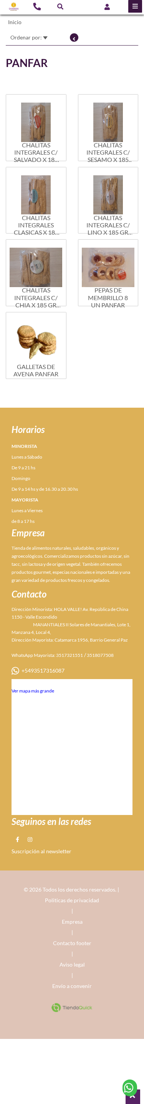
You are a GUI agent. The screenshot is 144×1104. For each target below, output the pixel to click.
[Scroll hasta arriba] (133, 1096)
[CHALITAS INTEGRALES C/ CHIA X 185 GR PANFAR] (36, 263)
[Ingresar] (107, 6)
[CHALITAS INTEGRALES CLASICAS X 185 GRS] (36, 191)
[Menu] (135, 6)
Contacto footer (72, 943)
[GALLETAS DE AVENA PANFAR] (36, 336)
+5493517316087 (42, 670)
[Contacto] (37, 6)
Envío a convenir (72, 986)
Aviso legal (72, 964)
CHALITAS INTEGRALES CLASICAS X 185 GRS (36, 225)
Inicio (15, 22)
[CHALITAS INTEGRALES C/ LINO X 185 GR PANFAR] (108, 191)
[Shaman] (13, 6)
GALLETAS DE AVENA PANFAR (35, 370)
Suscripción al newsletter (41, 851)
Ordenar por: (26, 37)
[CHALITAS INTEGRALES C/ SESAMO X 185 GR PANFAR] (108, 118)
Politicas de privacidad (72, 900)
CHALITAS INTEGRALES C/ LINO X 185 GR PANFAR (108, 225)
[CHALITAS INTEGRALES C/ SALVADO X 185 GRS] (36, 118)
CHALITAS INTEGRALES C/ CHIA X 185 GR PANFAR (36, 297)
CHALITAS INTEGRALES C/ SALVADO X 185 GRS (36, 152)
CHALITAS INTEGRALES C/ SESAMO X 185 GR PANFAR (108, 152)
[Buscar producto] (60, 6)
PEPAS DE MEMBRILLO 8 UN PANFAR (108, 297)
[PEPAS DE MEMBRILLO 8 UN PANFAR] (108, 263)
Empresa (72, 921)
